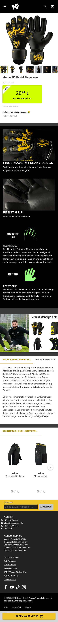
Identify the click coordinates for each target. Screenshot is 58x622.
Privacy (28, 607)
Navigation (5, 6)
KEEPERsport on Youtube (12, 587)
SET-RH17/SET (10, 116)
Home (26, 6)
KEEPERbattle (10, 565)
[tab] (4, 69)
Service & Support (11, 557)
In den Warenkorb (27, 616)
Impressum (16, 607)
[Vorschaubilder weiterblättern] (54, 69)
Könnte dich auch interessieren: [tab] (20, 431)
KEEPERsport (9, 561)
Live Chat (8, 529)
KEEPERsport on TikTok (18, 587)
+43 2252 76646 (11, 520)
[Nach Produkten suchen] (45, 6)
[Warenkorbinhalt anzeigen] (52, 6)
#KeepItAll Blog (10, 568)
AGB (6, 607)
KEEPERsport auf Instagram (24, 587)
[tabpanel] (29, 393)
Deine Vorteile (10, 579)
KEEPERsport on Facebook (6, 587)
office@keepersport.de (13, 523)
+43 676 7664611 (11, 526)
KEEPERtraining (11, 576)
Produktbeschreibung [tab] (16, 359)
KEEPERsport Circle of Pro (15, 572)
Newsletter (8, 503)
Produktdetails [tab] (45, 359)
